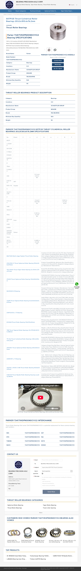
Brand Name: (10, 53)
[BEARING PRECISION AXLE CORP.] (9, 4)
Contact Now (58, 60)
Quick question (35, 472)
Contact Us (13, 568)
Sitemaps (24, 568)
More (40, 513)
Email (36, 460)
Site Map (19, 568)
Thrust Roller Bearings (41, 16)
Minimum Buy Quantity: (13, 80)
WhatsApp (58, 64)
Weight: (8, 83)
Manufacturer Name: (12, 70)
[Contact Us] (77, 285)
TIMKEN (8, 441)
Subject (36, 467)
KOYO (43, 441)
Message (36, 476)
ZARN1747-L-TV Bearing (14, 359)
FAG (42, 437)
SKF (42, 433)
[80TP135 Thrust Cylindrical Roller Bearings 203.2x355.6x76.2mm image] (58, 32)
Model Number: (11, 57)
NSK (7, 433)
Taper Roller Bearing (67, 11)
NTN (7, 437)
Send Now (51, 492)
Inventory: (9, 66)
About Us (6, 568)
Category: (9, 63)
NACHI (8, 445)
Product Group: (11, 73)
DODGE (43, 445)
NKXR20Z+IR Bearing (13, 291)
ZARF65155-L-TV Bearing (14, 313)
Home (10, 11)
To (35, 463)
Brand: (8, 77)
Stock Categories (21, 11)
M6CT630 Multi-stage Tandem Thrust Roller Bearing (22, 256)
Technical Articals (35, 11)
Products (10, 14)
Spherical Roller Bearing (52, 11)
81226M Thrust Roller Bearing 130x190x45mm (21, 322)
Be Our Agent (58, 68)
